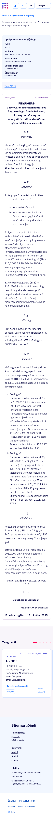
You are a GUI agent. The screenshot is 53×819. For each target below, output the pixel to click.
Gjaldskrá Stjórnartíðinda (22, 780)
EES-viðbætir (17, 776)
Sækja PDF (9, 86)
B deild (14, 756)
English (13, 812)
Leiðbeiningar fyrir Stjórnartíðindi (26, 772)
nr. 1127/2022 (35, 783)
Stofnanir (11, 806)
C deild (14, 760)
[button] (15, 6)
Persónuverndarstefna (26, 806)
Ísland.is (12, 800)
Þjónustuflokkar (27, 800)
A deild (14, 752)
